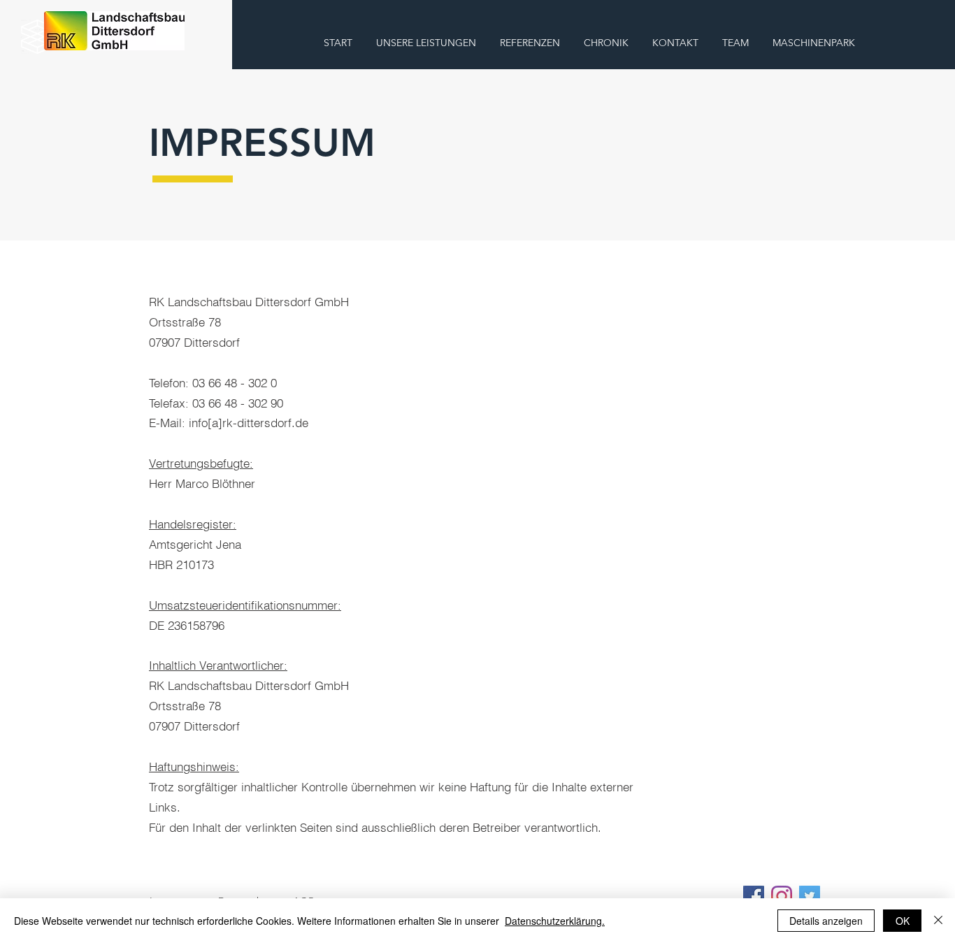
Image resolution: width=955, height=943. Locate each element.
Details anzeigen (826, 921)
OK (903, 921)
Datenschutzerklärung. (555, 921)
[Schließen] (938, 920)
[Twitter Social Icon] (809, 896)
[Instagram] (781, 896)
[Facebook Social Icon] (753, 896)
